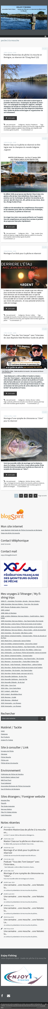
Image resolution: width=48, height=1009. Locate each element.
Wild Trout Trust (6, 780)
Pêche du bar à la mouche (9, 763)
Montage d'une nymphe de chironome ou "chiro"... (24, 874)
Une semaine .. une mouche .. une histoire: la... (24, 886)
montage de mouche (10, 317)
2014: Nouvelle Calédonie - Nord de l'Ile (14, 679)
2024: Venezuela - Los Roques (11, 706)
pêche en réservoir (16, 126)
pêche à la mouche (28, 126)
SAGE (3, 731)
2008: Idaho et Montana (8, 613)
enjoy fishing (26, 128)
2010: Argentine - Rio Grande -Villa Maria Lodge (16, 633)
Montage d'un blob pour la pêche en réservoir (22, 253)
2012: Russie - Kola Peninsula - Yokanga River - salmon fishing (21, 664)
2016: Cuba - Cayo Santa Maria (11, 688)
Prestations (34, 125)
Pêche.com (4, 760)
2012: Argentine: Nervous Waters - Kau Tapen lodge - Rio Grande (22, 659)
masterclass (7, 126)
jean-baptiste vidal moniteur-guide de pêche (17, 237)
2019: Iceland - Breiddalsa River (11, 694)
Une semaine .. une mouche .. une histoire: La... (24, 921)
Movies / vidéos (30, 315)
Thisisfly (3, 803)
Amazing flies (5, 800)
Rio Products (5, 737)
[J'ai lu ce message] (46, 1004)
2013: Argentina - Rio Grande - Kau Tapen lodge (16, 670)
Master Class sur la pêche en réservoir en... (24, 841)
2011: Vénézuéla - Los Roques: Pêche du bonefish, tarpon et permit (23, 653)
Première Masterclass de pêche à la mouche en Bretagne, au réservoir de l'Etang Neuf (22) (23, 56)
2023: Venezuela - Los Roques (11, 703)
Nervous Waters (6, 809)
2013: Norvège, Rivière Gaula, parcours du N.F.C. (17, 673)
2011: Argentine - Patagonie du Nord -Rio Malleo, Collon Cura (21, 650)
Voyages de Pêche (7, 751)
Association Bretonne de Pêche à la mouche (15, 786)
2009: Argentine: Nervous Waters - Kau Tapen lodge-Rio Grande (22, 621)
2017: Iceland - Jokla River (9, 691)
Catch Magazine (6, 815)
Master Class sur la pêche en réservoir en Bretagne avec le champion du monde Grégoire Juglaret (22, 147)
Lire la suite (11, 118)
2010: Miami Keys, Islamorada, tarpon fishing (16, 641)
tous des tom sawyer (31, 402)
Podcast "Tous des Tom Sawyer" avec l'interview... (21, 863)
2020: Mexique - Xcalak (8, 697)
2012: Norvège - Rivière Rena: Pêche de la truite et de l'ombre (22, 668)
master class (39, 233)
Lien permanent (10, 125)
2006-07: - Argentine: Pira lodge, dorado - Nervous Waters (20, 601)
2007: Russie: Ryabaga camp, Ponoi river (14, 607)
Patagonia (4, 734)
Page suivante (42, 496)
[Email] (8, 995)
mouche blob (32, 317)
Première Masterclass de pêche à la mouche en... (25, 831)
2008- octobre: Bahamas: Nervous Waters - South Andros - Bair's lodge (22, 617)
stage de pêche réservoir (22, 235)
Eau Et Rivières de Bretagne (10, 789)
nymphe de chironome (10, 485)
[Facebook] (2, 995)
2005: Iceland (5, 610)
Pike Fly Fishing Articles (9, 812)
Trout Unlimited (6, 783)
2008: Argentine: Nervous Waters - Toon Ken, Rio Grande (20, 604)
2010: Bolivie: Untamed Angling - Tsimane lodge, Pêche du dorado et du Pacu (23, 637)
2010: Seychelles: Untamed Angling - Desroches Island (19, 644)
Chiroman (4, 754)
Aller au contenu (6, 2)
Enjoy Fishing (9, 955)
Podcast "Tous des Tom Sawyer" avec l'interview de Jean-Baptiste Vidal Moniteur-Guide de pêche (24, 336)
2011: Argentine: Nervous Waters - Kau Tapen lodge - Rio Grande (22, 647)
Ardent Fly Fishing (7, 740)
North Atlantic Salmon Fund (10, 777)
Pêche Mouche (6, 757)
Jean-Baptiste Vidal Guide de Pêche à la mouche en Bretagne (21, 530)
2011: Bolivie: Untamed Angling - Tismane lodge (16, 656)
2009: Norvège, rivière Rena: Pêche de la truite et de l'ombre (21, 624)
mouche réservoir (22, 317)
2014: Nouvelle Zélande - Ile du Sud (12, 682)
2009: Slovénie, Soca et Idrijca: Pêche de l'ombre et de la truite (22, 627)
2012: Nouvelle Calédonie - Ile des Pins (14, 676)
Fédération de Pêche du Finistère (12, 774)
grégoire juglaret (17, 128)
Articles (28, 125)
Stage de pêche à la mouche (10, 533)
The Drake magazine (8, 806)
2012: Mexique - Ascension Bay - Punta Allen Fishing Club (20, 661)
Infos (27, 233)
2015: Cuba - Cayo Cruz (8, 685)
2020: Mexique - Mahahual (9, 700)
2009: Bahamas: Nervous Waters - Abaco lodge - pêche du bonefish (23, 630)
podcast (9, 402)
